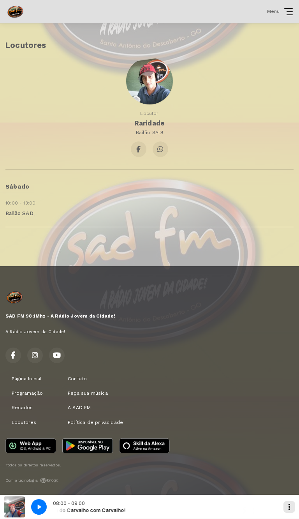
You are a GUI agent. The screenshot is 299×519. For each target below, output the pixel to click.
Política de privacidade (95, 422)
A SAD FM (79, 407)
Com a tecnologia (21, 480)
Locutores (24, 422)
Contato (77, 378)
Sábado (17, 186)
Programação (27, 393)
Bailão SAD (19, 213)
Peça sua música (88, 393)
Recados (22, 407)
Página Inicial (27, 378)
